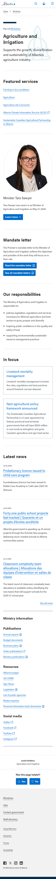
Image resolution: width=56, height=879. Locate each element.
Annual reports (10, 634)
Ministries (16, 11)
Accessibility (8, 850)
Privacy (6, 842)
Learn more (11, 216)
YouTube (7, 733)
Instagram (8, 738)
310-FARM (8, 678)
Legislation (8, 689)
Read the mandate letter (18, 265)
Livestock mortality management (20, 373)
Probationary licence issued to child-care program (24, 472)
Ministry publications (14, 656)
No (36, 781)
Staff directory (10, 819)
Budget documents (13, 640)
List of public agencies (14, 695)
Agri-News (8, 683)
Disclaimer (7, 835)
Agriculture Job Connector (16, 104)
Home (5, 11)
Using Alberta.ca (9, 828)
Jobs (5, 805)
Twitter (6, 722)
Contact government (13, 812)
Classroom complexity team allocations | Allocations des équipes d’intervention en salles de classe (27, 570)
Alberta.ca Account (44, 3)
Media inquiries (11, 700)
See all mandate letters (17, 272)
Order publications (12, 651)
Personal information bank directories (22, 706)
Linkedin (21, 863)
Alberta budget (11, 672)
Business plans (11, 645)
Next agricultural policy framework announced (22, 405)
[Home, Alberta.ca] (8, 3)
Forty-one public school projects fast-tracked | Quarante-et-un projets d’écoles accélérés (25, 517)
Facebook (8, 727)
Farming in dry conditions (16, 89)
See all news (46, 603)
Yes (23, 781)
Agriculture (9, 97)
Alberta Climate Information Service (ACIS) (24, 112)
